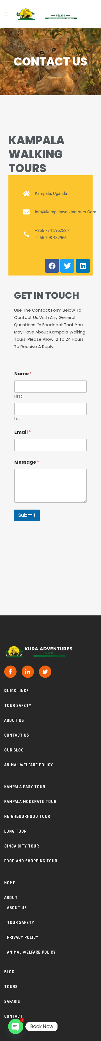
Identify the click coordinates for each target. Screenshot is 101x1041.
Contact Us (16, 735)
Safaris (12, 1001)
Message (26, 462)
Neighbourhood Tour (27, 816)
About (11, 897)
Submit (27, 515)
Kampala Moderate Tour (30, 801)
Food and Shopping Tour (30, 860)
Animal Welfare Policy (28, 764)
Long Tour (15, 831)
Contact (13, 1016)
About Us (14, 720)
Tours (11, 986)
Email (22, 432)
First (18, 396)
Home (9, 882)
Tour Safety (17, 705)
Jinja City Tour (21, 846)
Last (18, 418)
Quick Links (16, 690)
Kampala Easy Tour (24, 786)
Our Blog (14, 750)
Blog (9, 971)
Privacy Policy (22, 937)
